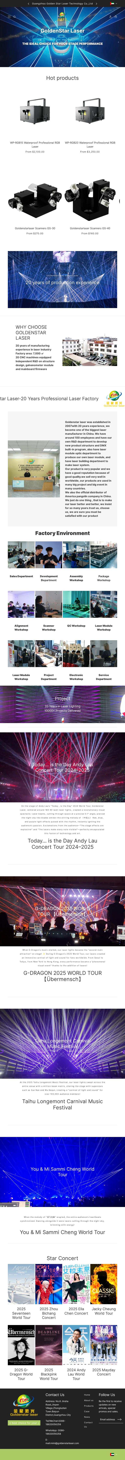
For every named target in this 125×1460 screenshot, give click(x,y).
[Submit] (119, 1419)
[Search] (14, 16)
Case (87, 1411)
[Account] (110, 16)
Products (89, 1406)
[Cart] (115, 16)
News (87, 1417)
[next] (96, 3)
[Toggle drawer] (9, 17)
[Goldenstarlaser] (62, 16)
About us (88, 1400)
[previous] (28, 3)
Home (87, 1395)
